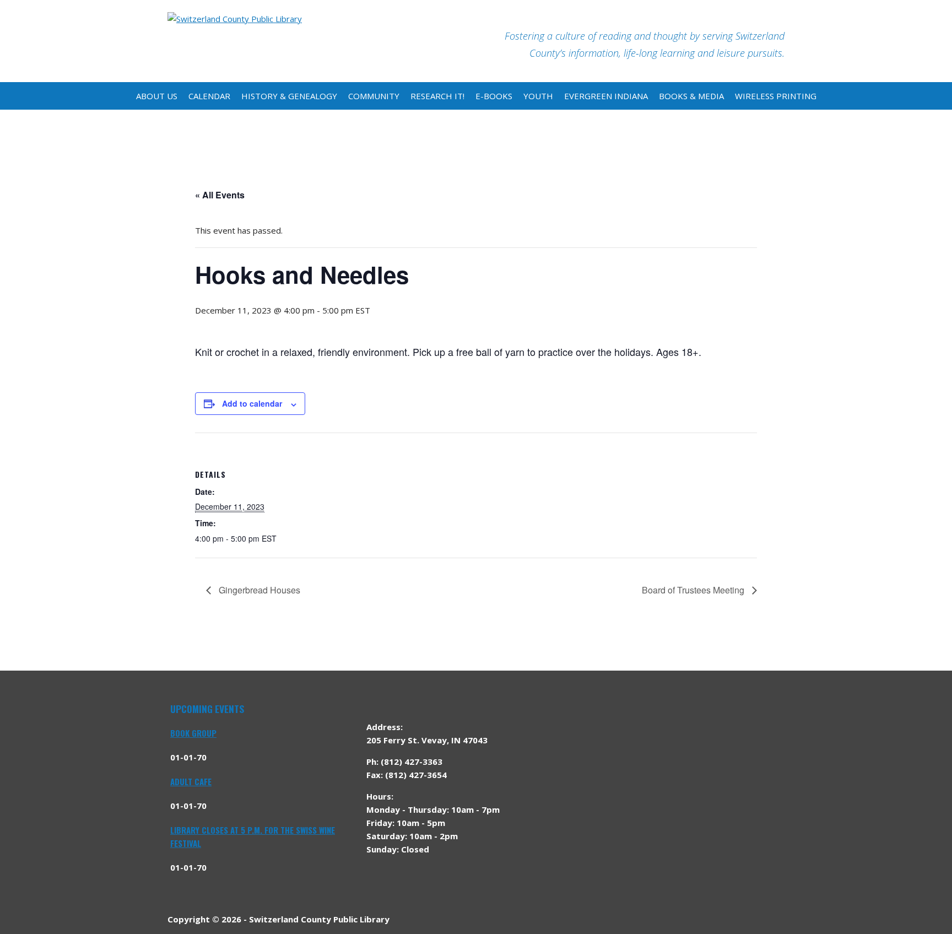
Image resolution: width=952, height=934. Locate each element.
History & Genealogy (289, 95)
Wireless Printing (775, 95)
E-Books (493, 95)
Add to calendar (252, 403)
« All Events (220, 194)
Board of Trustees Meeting (694, 590)
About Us (156, 95)
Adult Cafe (191, 781)
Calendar (209, 95)
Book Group (193, 733)
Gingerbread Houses (258, 590)
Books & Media (691, 95)
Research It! (437, 95)
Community (373, 95)
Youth (538, 95)
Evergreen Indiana (606, 95)
